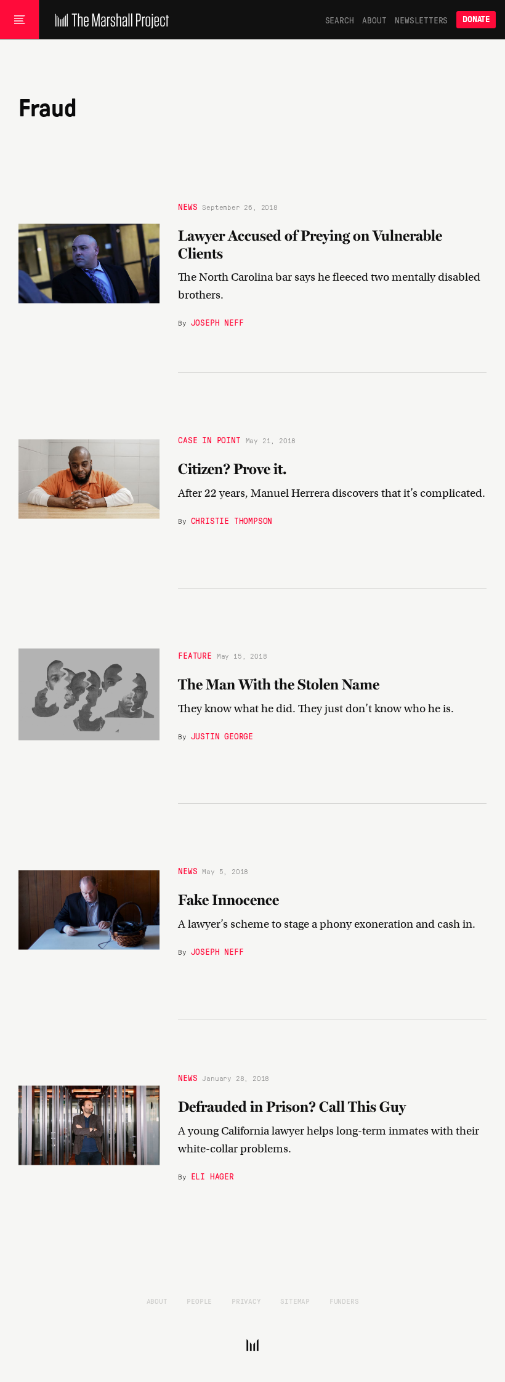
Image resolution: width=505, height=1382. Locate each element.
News (187, 206)
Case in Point (209, 439)
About (374, 19)
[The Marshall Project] (108, 19)
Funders (344, 1301)
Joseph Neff (217, 322)
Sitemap (295, 1301)
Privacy (246, 1301)
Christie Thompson (232, 520)
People (199, 1301)
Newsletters (421, 19)
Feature (195, 655)
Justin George (222, 735)
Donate (476, 19)
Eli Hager (212, 1175)
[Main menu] (19, 19)
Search (339, 19)
